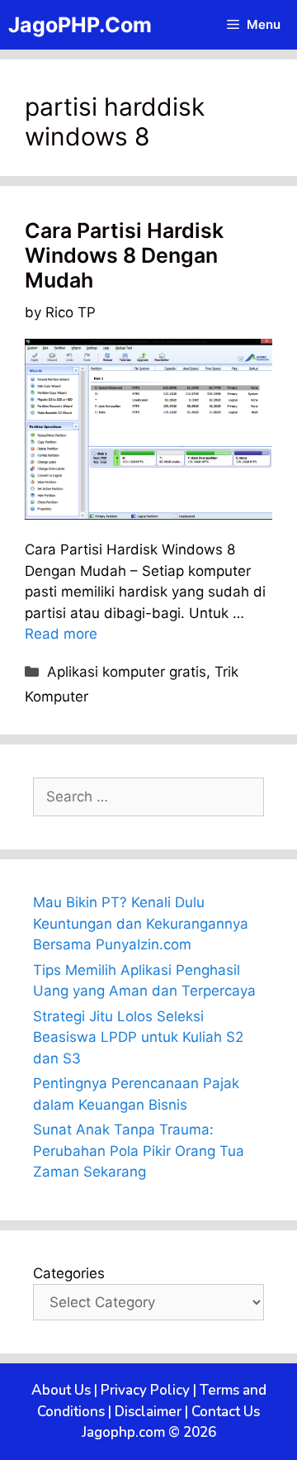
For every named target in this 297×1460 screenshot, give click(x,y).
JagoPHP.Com (80, 24)
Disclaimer (148, 1411)
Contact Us (225, 1411)
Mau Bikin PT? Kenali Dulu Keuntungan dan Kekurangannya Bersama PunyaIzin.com (140, 923)
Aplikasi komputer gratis (126, 671)
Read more (61, 633)
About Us (61, 1390)
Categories (69, 1273)
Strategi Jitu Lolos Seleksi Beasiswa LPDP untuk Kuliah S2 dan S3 (138, 1037)
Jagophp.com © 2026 (149, 1432)
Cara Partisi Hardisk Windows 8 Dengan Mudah (124, 255)
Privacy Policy (145, 1390)
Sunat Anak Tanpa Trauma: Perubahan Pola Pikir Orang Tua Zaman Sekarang (138, 1150)
